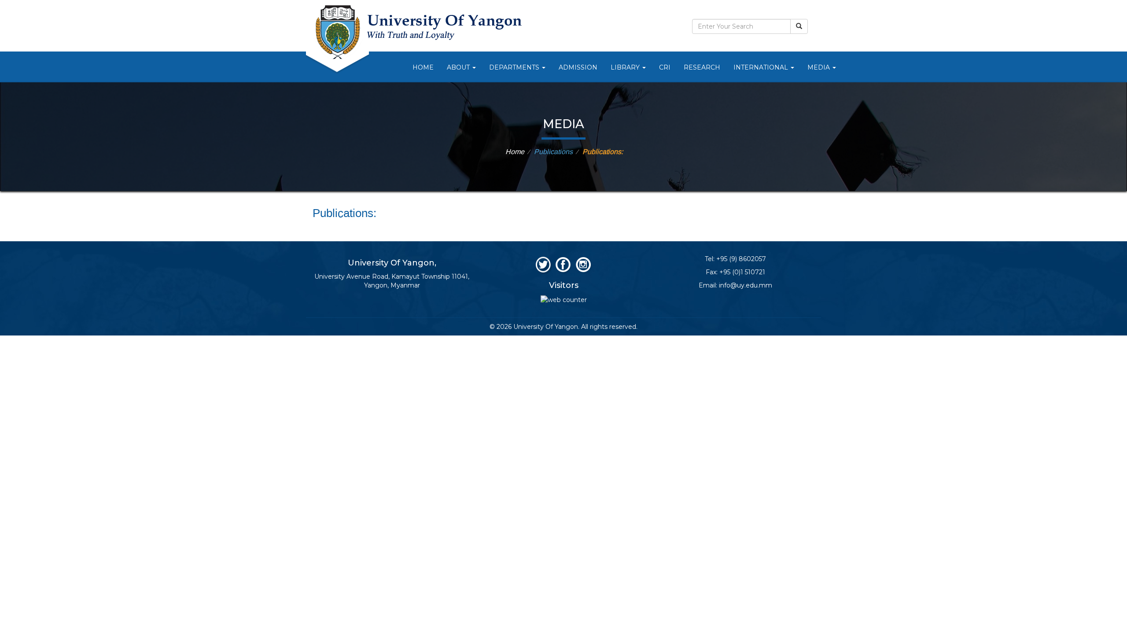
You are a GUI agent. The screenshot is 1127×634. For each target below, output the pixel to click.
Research (702, 67)
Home (423, 67)
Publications (553, 152)
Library (626, 67)
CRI (664, 67)
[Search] (799, 26)
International (761, 67)
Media (819, 67)
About (459, 67)
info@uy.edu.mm (745, 285)
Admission (578, 67)
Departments (515, 67)
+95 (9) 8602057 (741, 259)
